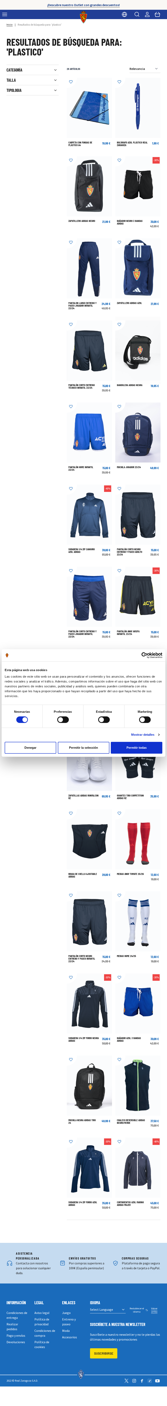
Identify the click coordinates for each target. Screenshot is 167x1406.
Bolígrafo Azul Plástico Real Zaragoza (132, 144)
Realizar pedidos (12, 1326)
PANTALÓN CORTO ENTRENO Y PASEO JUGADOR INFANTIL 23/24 (82, 634)
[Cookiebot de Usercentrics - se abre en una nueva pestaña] (144, 655)
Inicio (10, 24)
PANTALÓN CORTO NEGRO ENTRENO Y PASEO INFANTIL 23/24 (81, 958)
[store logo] (83, 16)
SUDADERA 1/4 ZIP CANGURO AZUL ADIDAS (81, 550)
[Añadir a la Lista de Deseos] (72, 83)
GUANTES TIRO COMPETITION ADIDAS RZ (130, 797)
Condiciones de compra (44, 1333)
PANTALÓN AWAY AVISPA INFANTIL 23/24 (128, 633)
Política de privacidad (41, 1321)
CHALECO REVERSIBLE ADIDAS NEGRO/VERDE (131, 1121)
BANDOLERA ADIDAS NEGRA (129, 385)
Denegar (30, 747)
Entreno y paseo (69, 1321)
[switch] (63, 719)
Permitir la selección (83, 747)
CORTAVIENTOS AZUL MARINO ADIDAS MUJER (130, 1203)
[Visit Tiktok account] (150, 1381)
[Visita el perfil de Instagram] (134, 1381)
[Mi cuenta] (147, 14)
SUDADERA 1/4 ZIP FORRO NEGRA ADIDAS (83, 1039)
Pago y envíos (16, 1335)
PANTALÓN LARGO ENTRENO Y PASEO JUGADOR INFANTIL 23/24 (82, 305)
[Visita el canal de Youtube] (157, 1381)
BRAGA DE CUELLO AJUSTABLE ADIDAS (82, 875)
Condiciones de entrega (17, 1315)
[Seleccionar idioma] (124, 14)
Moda (66, 1331)
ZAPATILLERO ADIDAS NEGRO (81, 220)
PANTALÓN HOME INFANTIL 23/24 (80, 468)
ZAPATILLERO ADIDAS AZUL (129, 303)
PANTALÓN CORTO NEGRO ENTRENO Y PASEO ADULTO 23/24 (129, 552)
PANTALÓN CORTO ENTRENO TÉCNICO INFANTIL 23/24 (81, 386)
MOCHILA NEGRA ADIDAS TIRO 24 (82, 1121)
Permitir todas (136, 747)
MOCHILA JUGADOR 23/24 (129, 467)
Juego (66, 1313)
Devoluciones (16, 1342)
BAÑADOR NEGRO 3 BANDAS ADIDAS (130, 222)
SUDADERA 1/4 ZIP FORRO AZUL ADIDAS (82, 1203)
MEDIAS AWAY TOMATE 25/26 (130, 873)
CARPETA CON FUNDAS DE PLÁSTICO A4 (80, 144)
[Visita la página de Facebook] (142, 1381)
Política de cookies (41, 1344)
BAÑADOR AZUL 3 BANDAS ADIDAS (129, 1039)
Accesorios (69, 1337)
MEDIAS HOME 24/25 (126, 956)
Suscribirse (103, 1353)
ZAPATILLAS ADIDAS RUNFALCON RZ (83, 797)
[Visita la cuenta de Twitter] (126, 1381)
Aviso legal (41, 1313)
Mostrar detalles (143, 734)
